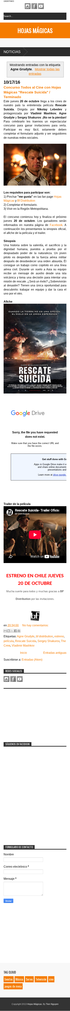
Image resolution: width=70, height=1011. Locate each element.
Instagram (28, 6)
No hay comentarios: (35, 625)
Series (29, 979)
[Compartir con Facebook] (15, 631)
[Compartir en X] (12, 631)
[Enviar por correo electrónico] (5, 631)
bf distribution (44, 636)
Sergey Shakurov (48, 641)
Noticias (12, 52)
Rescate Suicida (25, 641)
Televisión (41, 979)
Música (19, 979)
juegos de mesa (13, 986)
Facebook (34, 6)
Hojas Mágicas (35, 30)
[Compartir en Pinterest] (19, 631)
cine (51, 979)
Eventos (8, 979)
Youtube (41, 6)
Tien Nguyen (52, 1004)
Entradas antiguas (54, 652)
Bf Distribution (26, 200)
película (9, 641)
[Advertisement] (30, 713)
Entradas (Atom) (32, 659)
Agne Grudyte (25, 636)
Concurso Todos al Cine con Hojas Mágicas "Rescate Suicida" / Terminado (32, 92)
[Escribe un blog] (8, 631)
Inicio (23, 652)
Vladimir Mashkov (23, 645)
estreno (59, 636)
